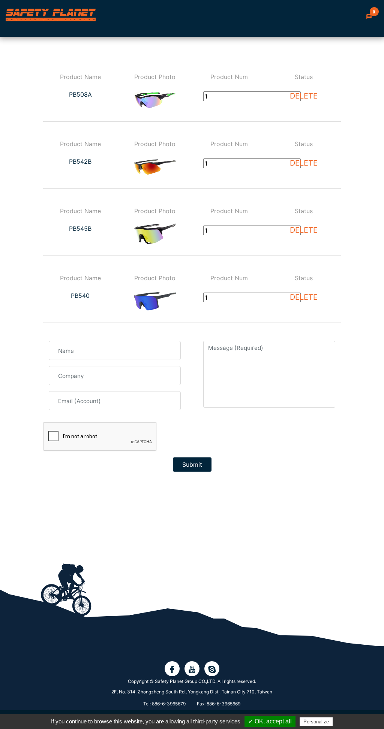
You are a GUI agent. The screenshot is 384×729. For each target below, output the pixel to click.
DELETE (304, 95)
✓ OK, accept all (270, 721)
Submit (192, 464)
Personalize (316, 722)
